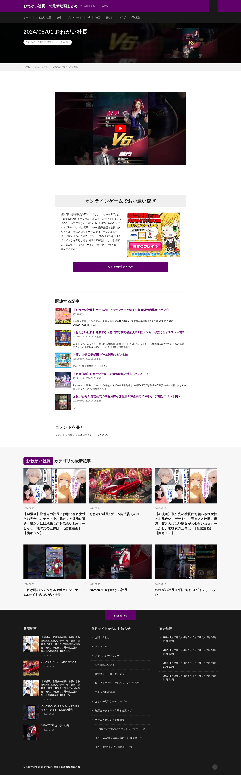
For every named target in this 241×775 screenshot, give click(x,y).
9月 (208, 650)
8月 (204, 637)
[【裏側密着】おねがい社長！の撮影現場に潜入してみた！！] (63, 380)
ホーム (27, 17)
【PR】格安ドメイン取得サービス (113, 747)
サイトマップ (102, 646)
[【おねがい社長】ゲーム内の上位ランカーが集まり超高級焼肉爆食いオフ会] (63, 316)
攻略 (59, 17)
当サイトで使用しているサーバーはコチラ (118, 683)
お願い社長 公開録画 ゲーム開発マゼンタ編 (100, 354)
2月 (176, 637)
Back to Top (120, 616)
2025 (165, 650)
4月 (185, 637)
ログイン (87, 435)
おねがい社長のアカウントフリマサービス (121, 729)
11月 (165, 654)
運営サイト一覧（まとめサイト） (113, 674)
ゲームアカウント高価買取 (110, 720)
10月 (213, 650)
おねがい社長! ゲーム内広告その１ (114, 514)
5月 (190, 637)
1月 (172, 637)
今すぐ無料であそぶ (120, 266)
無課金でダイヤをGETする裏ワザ (113, 710)
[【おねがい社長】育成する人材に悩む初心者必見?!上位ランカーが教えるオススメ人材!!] (63, 338)
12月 (171, 654)
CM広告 (135, 17)
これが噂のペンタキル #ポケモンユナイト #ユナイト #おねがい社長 (54, 592)
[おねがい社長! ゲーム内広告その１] (31, 668)
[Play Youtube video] (120, 128)
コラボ (122, 17)
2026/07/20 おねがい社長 (108, 590)
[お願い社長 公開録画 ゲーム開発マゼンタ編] (63, 360)
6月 (195, 637)
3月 (181, 637)
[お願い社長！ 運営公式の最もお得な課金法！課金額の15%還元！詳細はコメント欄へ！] (63, 402)
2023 (165, 676)
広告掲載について (105, 665)
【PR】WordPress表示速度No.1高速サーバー (120, 738)
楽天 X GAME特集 (105, 692)
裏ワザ (109, 17)
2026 (165, 637)
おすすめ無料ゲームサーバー (111, 701)
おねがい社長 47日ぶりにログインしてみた (185, 592)
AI (88, 17)
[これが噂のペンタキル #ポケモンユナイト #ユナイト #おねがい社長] (31, 712)
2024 (165, 663)
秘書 (97, 17)
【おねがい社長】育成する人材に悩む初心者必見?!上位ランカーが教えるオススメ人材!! (128, 332)
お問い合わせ (102, 637)
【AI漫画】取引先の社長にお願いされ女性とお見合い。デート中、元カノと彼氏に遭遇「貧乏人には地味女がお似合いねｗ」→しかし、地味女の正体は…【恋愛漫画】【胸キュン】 (54, 524)
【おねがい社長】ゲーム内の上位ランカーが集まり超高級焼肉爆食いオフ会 (121, 310)
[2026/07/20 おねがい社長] (31, 732)
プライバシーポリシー (107, 656)
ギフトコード (74, 17)
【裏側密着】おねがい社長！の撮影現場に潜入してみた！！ (111, 374)
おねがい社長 (43, 17)
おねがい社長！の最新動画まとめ (62, 767)
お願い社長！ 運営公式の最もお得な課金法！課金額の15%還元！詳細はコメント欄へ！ (128, 396)
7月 (199, 637)
